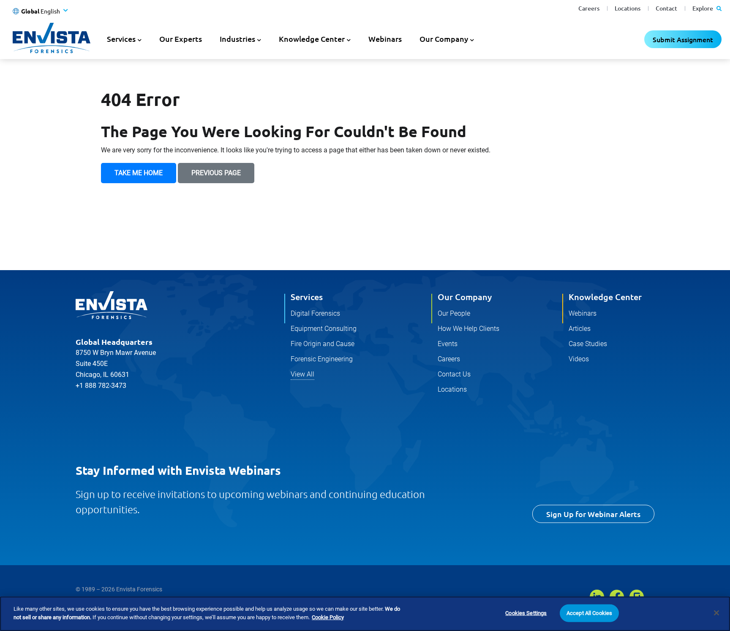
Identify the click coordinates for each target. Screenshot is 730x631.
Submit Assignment (683, 39)
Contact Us (454, 374)
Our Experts (180, 38)
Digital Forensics (315, 313)
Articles (580, 329)
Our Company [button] (443, 38)
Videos (579, 359)
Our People (454, 313)
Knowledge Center (605, 296)
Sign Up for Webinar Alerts (593, 514)
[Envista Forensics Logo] (111, 305)
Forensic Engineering (322, 359)
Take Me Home (138, 173)
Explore (703, 8)
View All (302, 374)
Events (448, 344)
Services (307, 296)
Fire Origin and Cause (322, 344)
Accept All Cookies (589, 613)
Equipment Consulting (324, 329)
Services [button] (121, 38)
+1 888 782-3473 (101, 386)
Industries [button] (237, 38)
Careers (588, 8)
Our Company (465, 296)
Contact (666, 8)
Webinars (385, 38)
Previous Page (216, 173)
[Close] (716, 613)
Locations (627, 8)
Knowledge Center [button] (312, 38)
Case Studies (588, 344)
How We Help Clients (468, 329)
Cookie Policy (328, 617)
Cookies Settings (526, 613)
